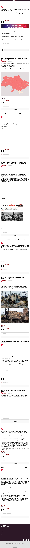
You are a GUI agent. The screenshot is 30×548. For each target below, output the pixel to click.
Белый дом (4, 513)
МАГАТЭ (6, 269)
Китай (7, 513)
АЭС (3, 269)
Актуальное (17, 529)
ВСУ (3, 43)
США (5, 382)
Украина (8, 43)
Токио (5, 232)
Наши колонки (3, 529)
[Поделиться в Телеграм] (4, 22)
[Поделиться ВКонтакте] (1, 22)
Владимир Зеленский (6, 154)
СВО (5, 43)
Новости (2, 534)
